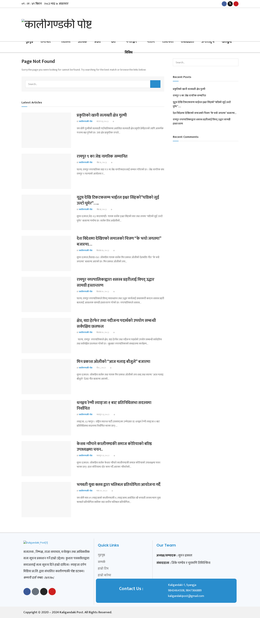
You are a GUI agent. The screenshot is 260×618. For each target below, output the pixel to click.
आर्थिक (82, 41)
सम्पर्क (101, 562)
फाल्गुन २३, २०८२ (102, 414)
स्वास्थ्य (65, 41)
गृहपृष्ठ (29, 41)
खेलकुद (227, 41)
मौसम (151, 41)
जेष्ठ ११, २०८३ (101, 209)
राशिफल (167, 41)
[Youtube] (52, 591)
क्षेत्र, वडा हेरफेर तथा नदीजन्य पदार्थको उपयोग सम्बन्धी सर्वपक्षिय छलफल (116, 323)
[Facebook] (27, 591)
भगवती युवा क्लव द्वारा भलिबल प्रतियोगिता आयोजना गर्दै (118, 484)
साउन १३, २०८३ (102, 121)
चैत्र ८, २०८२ (101, 368)
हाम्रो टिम (103, 568)
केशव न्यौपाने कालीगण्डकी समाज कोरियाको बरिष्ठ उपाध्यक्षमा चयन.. (114, 446)
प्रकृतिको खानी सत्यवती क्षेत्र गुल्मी (102, 115)
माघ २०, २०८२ (101, 491)
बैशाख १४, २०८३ (102, 250)
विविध (128, 52)
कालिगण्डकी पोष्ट (85, 121)
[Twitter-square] (35, 591)
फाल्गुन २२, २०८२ (102, 455)
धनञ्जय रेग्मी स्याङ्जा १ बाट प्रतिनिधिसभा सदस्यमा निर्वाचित (114, 405)
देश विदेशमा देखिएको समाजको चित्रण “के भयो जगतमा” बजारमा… (119, 241)
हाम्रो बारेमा (104, 575)
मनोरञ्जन (131, 41)
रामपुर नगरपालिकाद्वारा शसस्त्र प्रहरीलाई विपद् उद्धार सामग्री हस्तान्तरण (115, 282)
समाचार (46, 41)
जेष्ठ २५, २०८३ (101, 162)
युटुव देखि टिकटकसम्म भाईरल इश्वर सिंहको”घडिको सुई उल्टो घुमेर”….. (118, 200)
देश (113, 41)
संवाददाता (187, 41)
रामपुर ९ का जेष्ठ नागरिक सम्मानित (102, 156)
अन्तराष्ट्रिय (207, 41)
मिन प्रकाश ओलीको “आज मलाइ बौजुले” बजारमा (113, 361)
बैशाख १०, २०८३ (102, 291)
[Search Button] (155, 84)
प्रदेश (97, 41)
